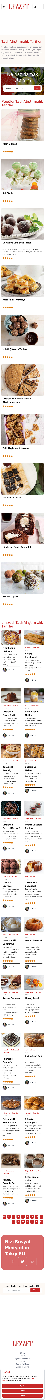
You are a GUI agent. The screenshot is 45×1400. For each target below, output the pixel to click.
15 (27, 1222)
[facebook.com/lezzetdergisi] (13, 1261)
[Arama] (41, 6)
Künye (22, 1353)
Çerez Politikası (22, 1364)
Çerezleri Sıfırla (22, 1367)
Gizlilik (22, 1361)
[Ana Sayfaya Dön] (22, 1343)
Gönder (35, 1290)
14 (23, 1222)
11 (41, 1216)
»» (41, 1222)
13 (18, 1222)
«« (4, 1216)
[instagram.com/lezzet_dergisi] (32, 1261)
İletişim (23, 1356)
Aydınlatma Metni (22, 1358)
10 (37, 1216)
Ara (37, 88)
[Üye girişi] (35, 6)
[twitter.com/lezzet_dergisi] (22, 1261)
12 (14, 1222)
